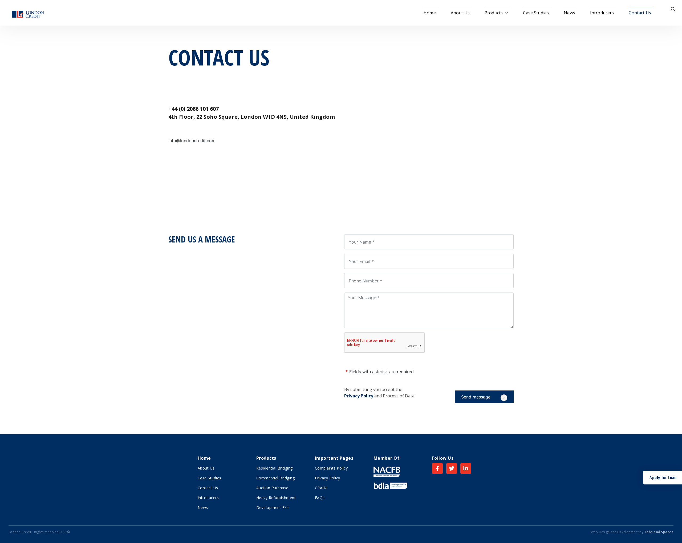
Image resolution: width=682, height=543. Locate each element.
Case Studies (536, 13)
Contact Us (640, 13)
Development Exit (272, 507)
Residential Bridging (274, 468)
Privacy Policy (358, 396)
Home (430, 13)
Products (494, 13)
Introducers (602, 13)
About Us (460, 13)
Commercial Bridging (275, 477)
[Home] (28, 12)
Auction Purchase (272, 487)
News (569, 13)
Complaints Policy (331, 468)
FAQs (320, 497)
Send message (475, 397)
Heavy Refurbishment (276, 497)
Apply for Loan (663, 477)
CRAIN (321, 487)
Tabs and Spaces (658, 532)
